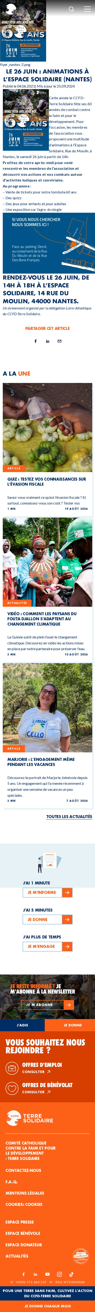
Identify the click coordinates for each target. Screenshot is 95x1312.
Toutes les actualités (69, 816)
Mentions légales (25, 1193)
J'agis (22, 1025)
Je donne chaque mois (47, 1306)
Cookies (33, 1204)
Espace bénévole (23, 1233)
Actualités (17, 1256)
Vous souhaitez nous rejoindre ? (45, 1046)
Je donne (73, 1025)
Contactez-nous (23, 1170)
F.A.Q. (12, 1181)
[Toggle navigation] (87, 9)
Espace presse (20, 1222)
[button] (47, 1005)
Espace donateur (24, 1244)
